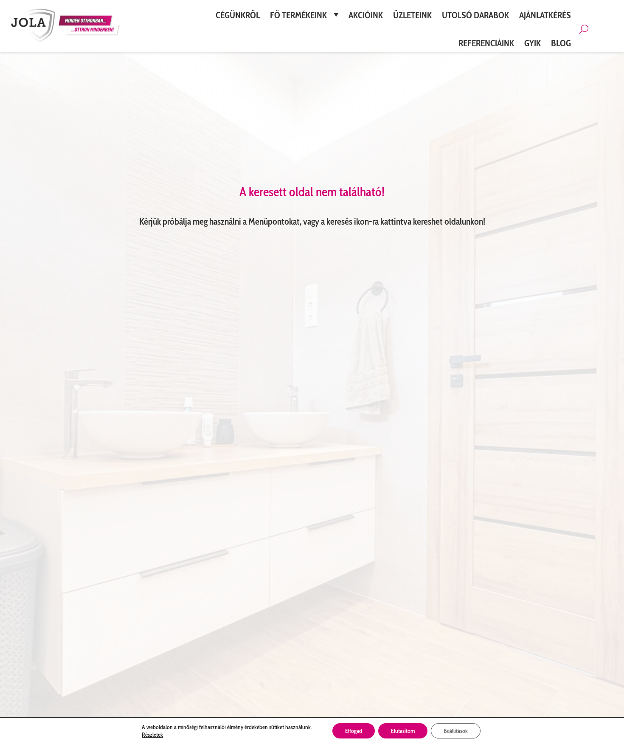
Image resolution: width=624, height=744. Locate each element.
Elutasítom (403, 731)
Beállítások (456, 731)
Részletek (152, 734)
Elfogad (353, 731)
